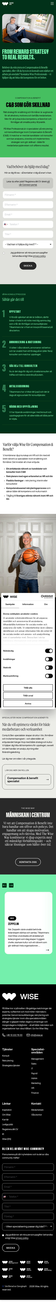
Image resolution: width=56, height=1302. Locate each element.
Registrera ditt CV (10, 1129)
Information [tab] (28, 604)
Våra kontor (36, 1114)
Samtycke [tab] (10, 604)
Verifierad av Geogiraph (16, 1286)
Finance (35, 1092)
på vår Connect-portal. (34, 183)
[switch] (49, 659)
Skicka (28, 265)
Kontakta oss (28, 862)
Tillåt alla (28, 687)
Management (37, 1058)
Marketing (36, 1083)
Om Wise (6, 1114)
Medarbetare (37, 1109)
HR (32, 1088)
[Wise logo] (11, 3)
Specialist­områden (38, 1050)
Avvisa (28, 703)
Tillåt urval (28, 695)
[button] (52, 3)
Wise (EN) (6, 1139)
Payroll (34, 1073)
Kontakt (36, 1103)
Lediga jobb (7, 1124)
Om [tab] (46, 604)
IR (3, 1134)
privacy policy (39, 256)
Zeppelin (12, 924)
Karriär (5, 1119)
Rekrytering (7, 1060)
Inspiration (7, 1109)
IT (32, 1068)
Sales (33, 1063)
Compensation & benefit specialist (22, 780)
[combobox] (6, 224)
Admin (34, 1078)
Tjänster (7, 1049)
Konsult (5, 1055)
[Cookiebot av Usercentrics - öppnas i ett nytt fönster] (41, 597)
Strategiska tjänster (11, 1065)
